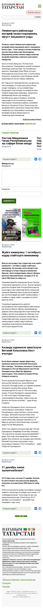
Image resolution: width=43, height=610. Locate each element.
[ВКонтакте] (36, 159)
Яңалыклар (6, 25)
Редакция (6, 583)
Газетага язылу (34, 12)
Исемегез (6, 189)
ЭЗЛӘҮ (38, 17)
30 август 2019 (8, 23)
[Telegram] (40, 159)
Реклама (6, 587)
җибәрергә (8, 201)
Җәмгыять (6, 342)
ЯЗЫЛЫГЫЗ (30, 124)
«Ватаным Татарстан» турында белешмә (19, 580)
